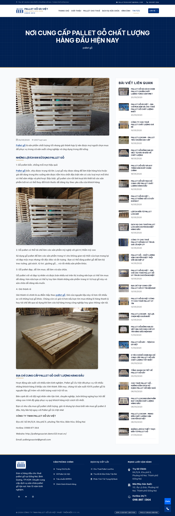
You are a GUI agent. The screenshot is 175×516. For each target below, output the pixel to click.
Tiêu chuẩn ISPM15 (64, 479)
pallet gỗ (60, 295)
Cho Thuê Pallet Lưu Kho (103, 469)
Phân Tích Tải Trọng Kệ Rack (105, 479)
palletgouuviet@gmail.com (130, 2)
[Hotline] (167, 509)
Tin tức (136, 11)
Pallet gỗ (20, 145)
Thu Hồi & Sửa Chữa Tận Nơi (105, 474)
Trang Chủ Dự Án (63, 469)
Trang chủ (63, 11)
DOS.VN (75, 512)
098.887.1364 (153, 2)
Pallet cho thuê (91, 11)
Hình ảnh (125, 11)
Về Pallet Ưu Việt (63, 474)
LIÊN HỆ (152, 11)
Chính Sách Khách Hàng (66, 484)
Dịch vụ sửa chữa (110, 11)
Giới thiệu (76, 11)
